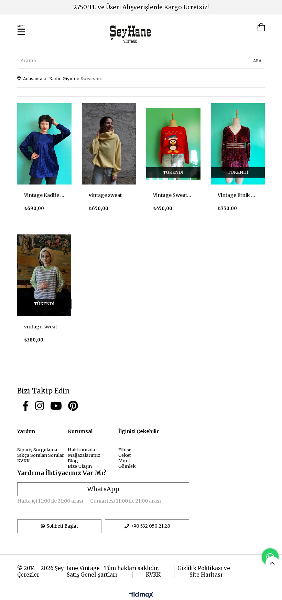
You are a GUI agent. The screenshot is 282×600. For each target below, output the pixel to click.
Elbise (124, 449)
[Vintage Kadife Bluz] (44, 144)
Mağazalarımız (84, 455)
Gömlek (127, 466)
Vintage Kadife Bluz (44, 195)
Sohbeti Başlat (62, 526)
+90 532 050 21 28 (150, 526)
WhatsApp (103, 489)
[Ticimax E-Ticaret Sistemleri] (141, 595)
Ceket (124, 455)
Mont (124, 460)
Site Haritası (205, 574)
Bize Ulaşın (80, 466)
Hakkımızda (81, 449)
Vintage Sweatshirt (173, 195)
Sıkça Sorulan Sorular (40, 455)
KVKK (23, 460)
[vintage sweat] (109, 144)
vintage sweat (105, 195)
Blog (73, 460)
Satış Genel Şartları (92, 574)
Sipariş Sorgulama (37, 449)
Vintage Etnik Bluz (238, 195)
